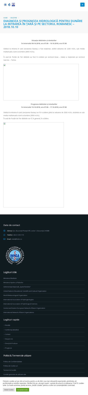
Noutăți (7, 325)
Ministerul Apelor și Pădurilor (13, 283)
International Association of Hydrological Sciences (20, 304)
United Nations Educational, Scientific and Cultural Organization (24, 291)
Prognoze (8, 348)
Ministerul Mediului (10, 278)
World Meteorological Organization (15, 295)
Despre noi (9, 339)
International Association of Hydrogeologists (18, 300)
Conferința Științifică (12, 330)
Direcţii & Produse (11, 343)
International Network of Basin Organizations (18, 312)
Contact (7, 334)
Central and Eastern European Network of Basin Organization (24, 308)
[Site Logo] (9, 4)
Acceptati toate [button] (22, 390)
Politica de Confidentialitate (12, 362)
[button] (82, 5)
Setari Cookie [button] (9, 390)
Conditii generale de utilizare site (14, 374)
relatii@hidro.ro (16, 239)
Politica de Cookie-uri (10, 366)
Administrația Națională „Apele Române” (17, 287)
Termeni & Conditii (9, 370)
